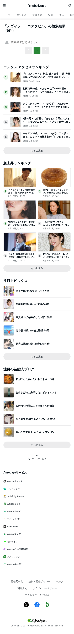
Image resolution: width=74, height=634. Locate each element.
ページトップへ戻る (37, 459)
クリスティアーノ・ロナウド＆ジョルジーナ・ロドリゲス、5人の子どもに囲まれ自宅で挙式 (46, 107)
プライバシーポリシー (45, 588)
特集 (50, 14)
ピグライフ (12, 541)
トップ (6, 14)
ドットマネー (13, 488)
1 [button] (37, 50)
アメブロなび (13, 556)
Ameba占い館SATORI (17, 549)
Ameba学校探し (15, 564)
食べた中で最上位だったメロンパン (35, 432)
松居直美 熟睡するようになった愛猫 (35, 418)
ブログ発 (37, 14)
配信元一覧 (17, 581)
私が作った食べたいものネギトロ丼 (35, 379)
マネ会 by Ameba (15, 496)
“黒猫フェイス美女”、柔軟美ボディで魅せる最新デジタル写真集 (21, 224)
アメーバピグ (13, 518)
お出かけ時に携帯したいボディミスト (36, 392)
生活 (61, 14)
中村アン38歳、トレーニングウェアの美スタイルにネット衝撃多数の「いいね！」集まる (46, 137)
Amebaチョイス (15, 481)
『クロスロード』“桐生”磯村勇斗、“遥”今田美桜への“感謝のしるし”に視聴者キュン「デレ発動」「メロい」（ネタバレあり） (47, 77)
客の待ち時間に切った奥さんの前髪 (35, 405)
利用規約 (22, 588)
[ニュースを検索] (70, 6)
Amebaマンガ (14, 534)
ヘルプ (59, 581)
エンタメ (21, 14)
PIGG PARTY (13, 526)
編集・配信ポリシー (39, 581)
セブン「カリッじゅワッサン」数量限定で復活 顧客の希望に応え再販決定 (56, 192)
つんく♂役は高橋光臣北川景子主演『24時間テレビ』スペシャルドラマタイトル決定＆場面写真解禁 (21, 258)
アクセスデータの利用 (37, 595)
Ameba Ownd (14, 511)
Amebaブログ (14, 503)
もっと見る (37, 150)
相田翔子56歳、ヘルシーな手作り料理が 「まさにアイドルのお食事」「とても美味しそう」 (45, 92)
